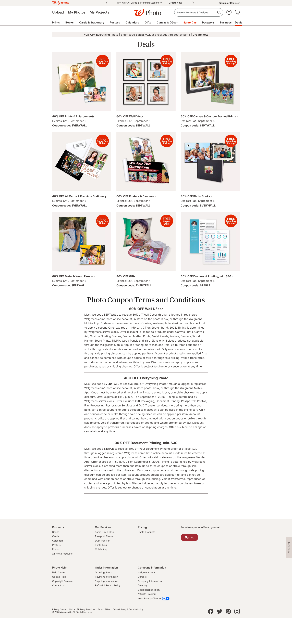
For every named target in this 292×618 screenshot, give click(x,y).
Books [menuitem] (69, 22)
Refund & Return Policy (107, 585)
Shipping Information (106, 581)
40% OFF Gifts (126, 276)
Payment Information (106, 576)
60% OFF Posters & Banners (135, 196)
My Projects (99, 12)
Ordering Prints (103, 572)
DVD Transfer (102, 540)
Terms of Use (104, 609)
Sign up (189, 537)
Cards (55, 536)
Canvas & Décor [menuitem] (167, 22)
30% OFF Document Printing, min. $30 (206, 276)
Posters (56, 545)
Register (235, 3)
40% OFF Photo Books (195, 196)
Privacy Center (59, 609)
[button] (229, 11)
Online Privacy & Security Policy (128, 609)
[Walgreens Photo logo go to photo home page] (146, 11)
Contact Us (58, 585)
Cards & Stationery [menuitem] (91, 22)
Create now (200, 34)
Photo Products (146, 532)
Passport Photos (104, 536)
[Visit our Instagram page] (237, 612)
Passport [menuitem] (208, 22)
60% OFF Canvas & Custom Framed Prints (208, 116)
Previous (107, 3)
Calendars (57, 540)
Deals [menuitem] (238, 22)
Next (193, 3)
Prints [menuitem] (56, 22)
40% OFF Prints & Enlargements (73, 116)
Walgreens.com (146, 572)
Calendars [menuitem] (132, 22)
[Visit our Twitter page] (219, 612)
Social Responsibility (149, 589)
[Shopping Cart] (237, 11)
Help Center (58, 572)
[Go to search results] (219, 12)
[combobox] (198, 12)
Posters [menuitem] (115, 22)
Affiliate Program (147, 594)
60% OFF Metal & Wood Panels (72, 276)
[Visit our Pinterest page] (228, 612)
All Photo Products (62, 553)
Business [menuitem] (226, 22)
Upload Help (59, 576)
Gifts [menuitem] (148, 22)
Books (55, 532)
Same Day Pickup (105, 532)
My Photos (77, 12)
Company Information (150, 581)
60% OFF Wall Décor (129, 116)
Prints (55, 549)
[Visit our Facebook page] (210, 612)
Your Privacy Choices (149, 598)
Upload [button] (58, 12)
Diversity (143, 585)
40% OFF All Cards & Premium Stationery (79, 196)
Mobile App (101, 549)
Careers (142, 576)
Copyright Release (62, 581)
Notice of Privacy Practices (82, 609)
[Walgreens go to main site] (60, 2)
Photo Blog (101, 545)
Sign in (223, 3)
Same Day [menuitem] (190, 22)
